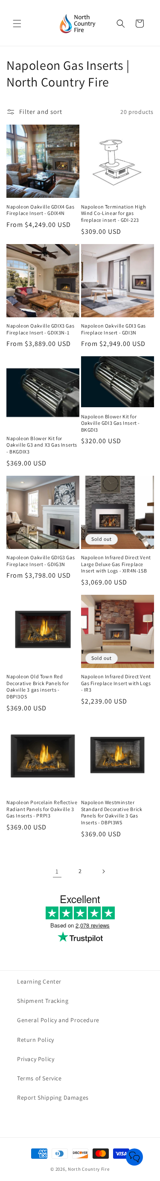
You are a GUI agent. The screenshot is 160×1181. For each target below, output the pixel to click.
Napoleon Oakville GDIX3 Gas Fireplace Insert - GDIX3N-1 (40, 329)
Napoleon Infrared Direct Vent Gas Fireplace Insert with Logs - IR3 (116, 683)
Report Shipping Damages (53, 1097)
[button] (17, 23)
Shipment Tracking (42, 1001)
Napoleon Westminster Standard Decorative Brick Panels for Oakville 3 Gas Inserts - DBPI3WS (112, 812)
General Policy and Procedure (58, 1020)
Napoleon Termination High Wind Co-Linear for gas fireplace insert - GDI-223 (113, 213)
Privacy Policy (35, 1059)
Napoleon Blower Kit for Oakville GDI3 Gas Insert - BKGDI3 (110, 423)
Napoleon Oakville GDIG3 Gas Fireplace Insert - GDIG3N (40, 560)
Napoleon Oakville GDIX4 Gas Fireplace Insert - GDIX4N (40, 210)
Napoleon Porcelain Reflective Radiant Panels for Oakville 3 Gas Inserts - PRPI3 (41, 809)
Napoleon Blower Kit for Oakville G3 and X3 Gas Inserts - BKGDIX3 (41, 445)
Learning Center (39, 981)
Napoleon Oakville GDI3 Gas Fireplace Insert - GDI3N (113, 329)
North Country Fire (89, 1169)
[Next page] (103, 871)
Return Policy (35, 1040)
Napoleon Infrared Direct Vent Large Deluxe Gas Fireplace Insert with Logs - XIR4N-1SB (116, 564)
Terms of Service (39, 1078)
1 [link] (57, 871)
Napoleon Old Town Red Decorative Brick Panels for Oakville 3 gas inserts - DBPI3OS (37, 686)
